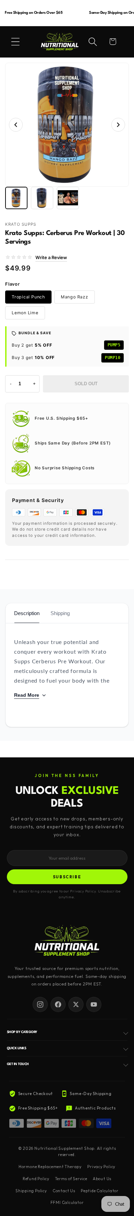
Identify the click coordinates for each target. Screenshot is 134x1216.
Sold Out (86, 383)
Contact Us (64, 1190)
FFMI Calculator (67, 1202)
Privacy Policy (101, 1166)
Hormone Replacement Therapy (50, 1166)
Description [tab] (27, 613)
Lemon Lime (25, 312)
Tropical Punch (28, 296)
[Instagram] (40, 1004)
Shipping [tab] (60, 613)
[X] (75, 1004)
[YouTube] (93, 1004)
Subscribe (67, 876)
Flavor (12, 284)
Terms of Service (71, 1178)
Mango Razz (74, 296)
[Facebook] (58, 1004)
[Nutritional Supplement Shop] (67, 941)
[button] (15, 41)
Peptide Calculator (100, 1190)
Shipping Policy (31, 1190)
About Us (102, 1178)
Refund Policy (36, 1178)
